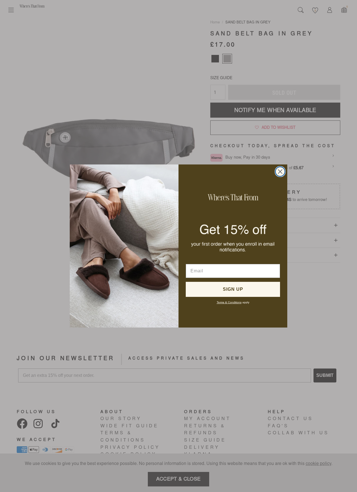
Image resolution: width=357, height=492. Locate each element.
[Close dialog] (280, 171)
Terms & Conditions (229, 302)
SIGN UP (233, 289)
